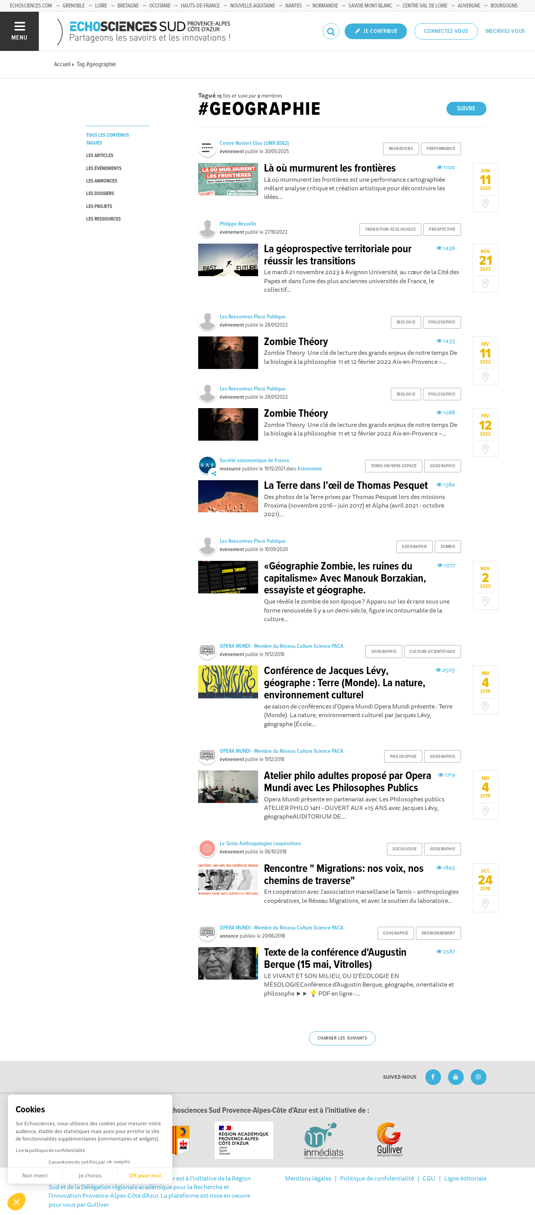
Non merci (35, 1175)
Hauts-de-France (200, 5)
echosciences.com (31, 5)
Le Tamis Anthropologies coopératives (260, 843)
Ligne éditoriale (465, 1178)
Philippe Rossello (238, 224)
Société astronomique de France (254, 460)
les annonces (101, 181)
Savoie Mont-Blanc (370, 5)
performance (441, 149)
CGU (429, 1178)
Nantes (294, 5)
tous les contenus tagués (107, 139)
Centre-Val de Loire (425, 5)
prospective (442, 229)
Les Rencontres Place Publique (253, 316)
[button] (16, 1201)
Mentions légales (308, 1178)
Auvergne (469, 5)
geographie (442, 466)
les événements (103, 168)
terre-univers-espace (394, 466)
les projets (99, 206)
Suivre (466, 109)
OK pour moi (145, 1175)
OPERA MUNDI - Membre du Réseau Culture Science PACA (281, 646)
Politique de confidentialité (377, 1178)
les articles (99, 155)
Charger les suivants (342, 1038)
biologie (406, 322)
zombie (448, 547)
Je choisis (90, 1175)
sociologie (404, 849)
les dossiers (100, 193)
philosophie (441, 322)
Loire (101, 5)
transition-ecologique (390, 229)
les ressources (103, 219)
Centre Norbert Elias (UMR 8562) (254, 143)
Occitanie (159, 5)
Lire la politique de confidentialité (50, 1150)
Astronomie (309, 468)
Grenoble (74, 5)
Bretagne (128, 5)
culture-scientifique (432, 652)
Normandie (325, 5)
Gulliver (98, 1204)
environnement (438, 933)
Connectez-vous (446, 31)
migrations (401, 149)
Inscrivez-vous (505, 31)
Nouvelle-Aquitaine (252, 5)
